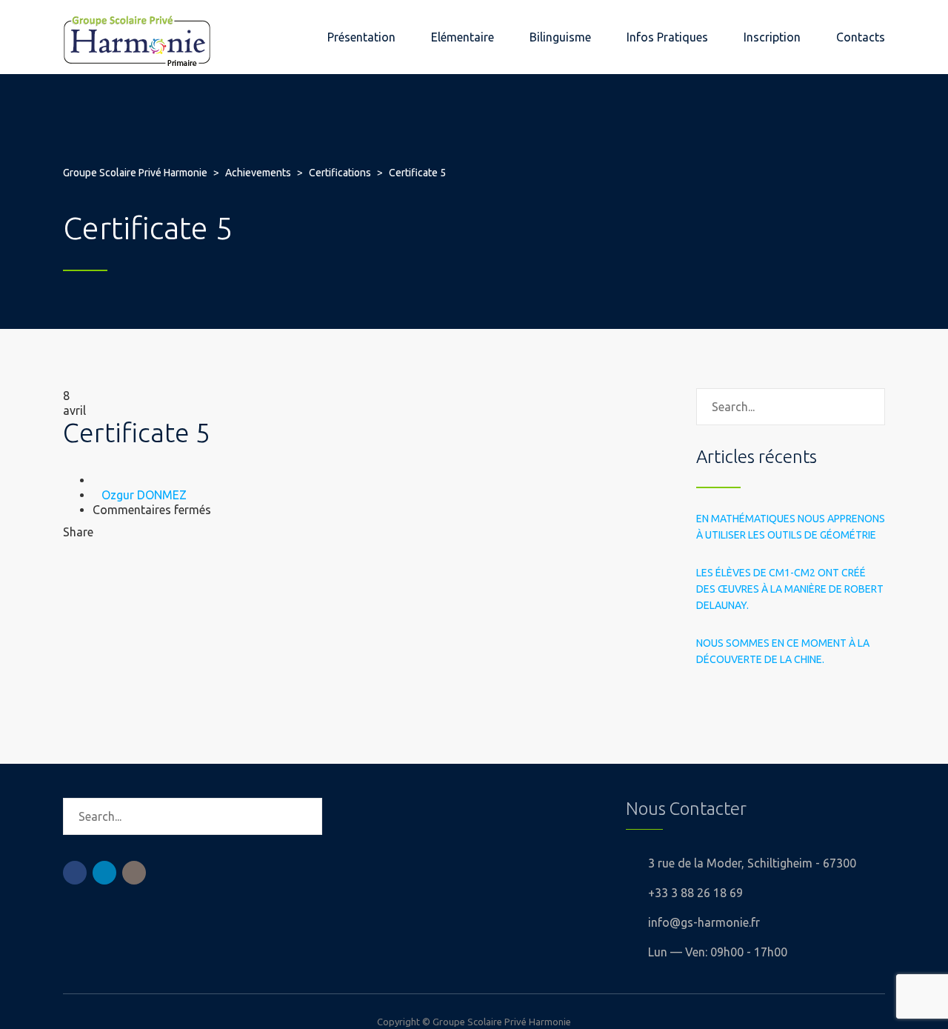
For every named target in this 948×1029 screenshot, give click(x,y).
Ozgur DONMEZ (144, 495)
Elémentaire (462, 37)
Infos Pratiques (667, 37)
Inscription (772, 37)
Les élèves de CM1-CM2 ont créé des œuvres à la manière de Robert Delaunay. (790, 589)
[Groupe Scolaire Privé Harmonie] (137, 37)
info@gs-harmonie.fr (704, 922)
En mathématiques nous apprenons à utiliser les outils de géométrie (790, 527)
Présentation (361, 37)
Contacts (860, 37)
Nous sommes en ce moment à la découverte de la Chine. (782, 651)
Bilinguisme (560, 37)
